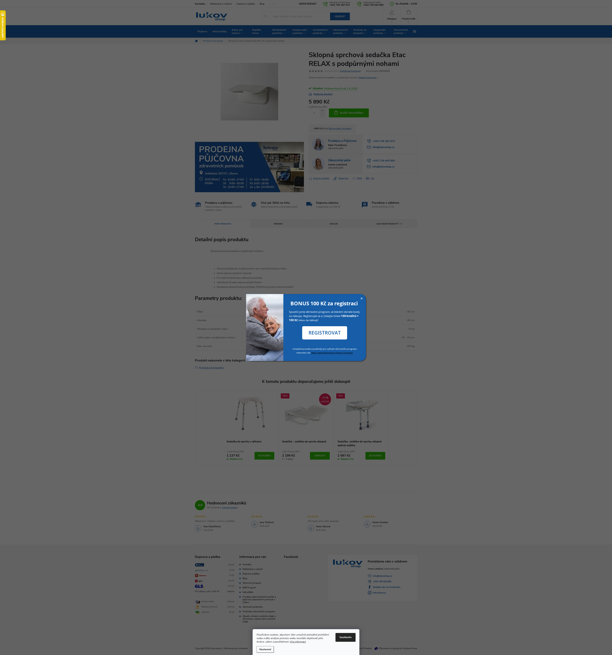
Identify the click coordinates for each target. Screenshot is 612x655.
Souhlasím (345, 637)
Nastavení (265, 649)
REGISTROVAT (325, 332)
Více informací (298, 642)
